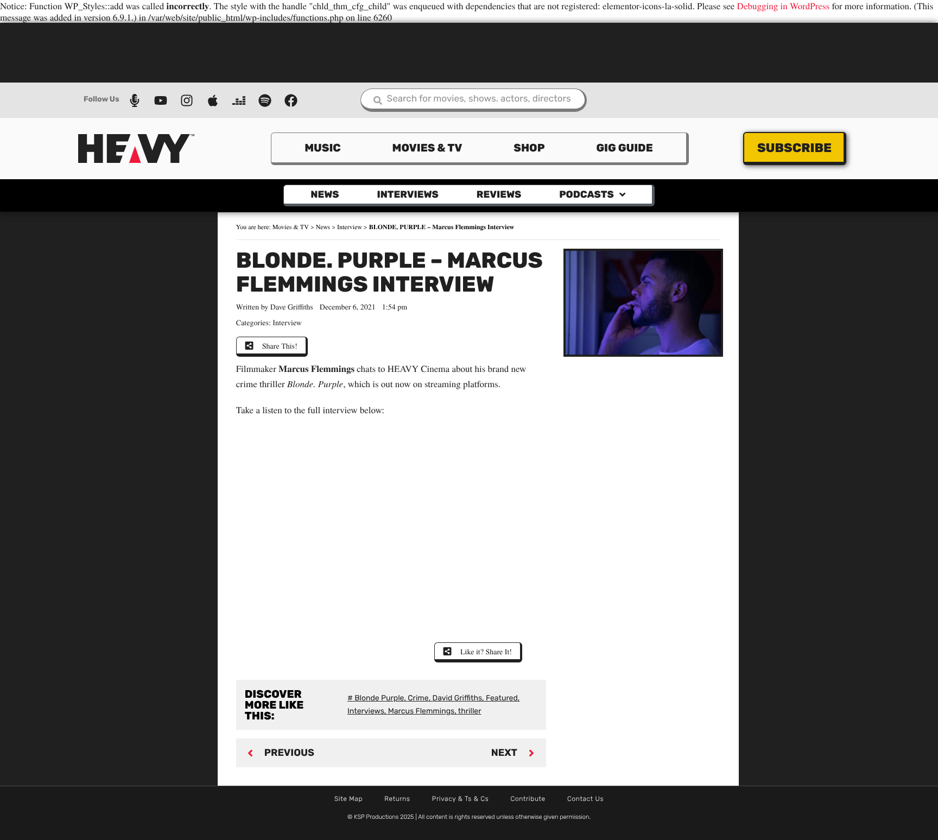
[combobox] (473, 100)
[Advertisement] (469, 51)
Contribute (528, 799)
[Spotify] (265, 100)
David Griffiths (458, 698)
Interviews (408, 194)
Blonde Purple (379, 698)
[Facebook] (291, 100)
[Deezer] (239, 100)
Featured (502, 698)
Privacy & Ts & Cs (460, 799)
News (324, 194)
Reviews (499, 194)
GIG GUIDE (624, 147)
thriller (469, 711)
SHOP (529, 147)
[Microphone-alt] (134, 100)
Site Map (348, 799)
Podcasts (586, 194)
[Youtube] (161, 100)
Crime (418, 698)
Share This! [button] (279, 345)
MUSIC (322, 147)
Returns (397, 799)
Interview (349, 227)
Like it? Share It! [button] (486, 651)
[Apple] (213, 100)
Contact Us (585, 799)
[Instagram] (187, 100)
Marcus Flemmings (421, 711)
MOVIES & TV (427, 147)
